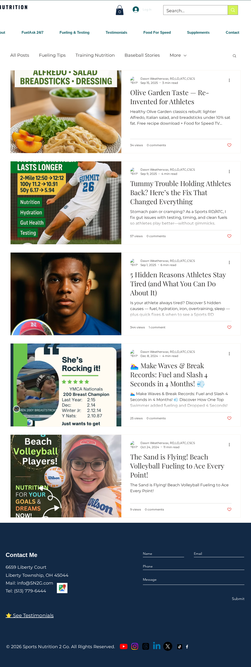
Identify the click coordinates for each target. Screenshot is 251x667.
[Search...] (233, 10)
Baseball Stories (142, 55)
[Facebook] (187, 646)
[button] (119, 10)
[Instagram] (134, 646)
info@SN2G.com (35, 583)
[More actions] (231, 80)
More (175, 55)
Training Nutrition (95, 55)
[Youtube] (123, 646)
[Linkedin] (156, 646)
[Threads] (145, 646)
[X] (167, 646)
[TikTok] (179, 646)
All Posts (19, 55)
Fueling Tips (52, 55)
